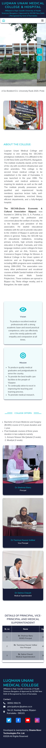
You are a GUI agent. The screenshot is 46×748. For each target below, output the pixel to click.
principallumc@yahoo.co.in (19, 707)
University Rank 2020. (23, 91)
